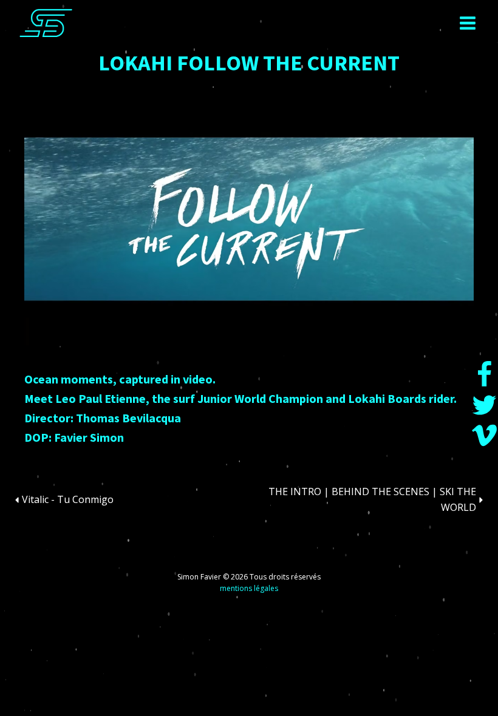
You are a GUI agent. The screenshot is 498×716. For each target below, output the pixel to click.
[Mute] (66, 326)
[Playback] (43, 326)
